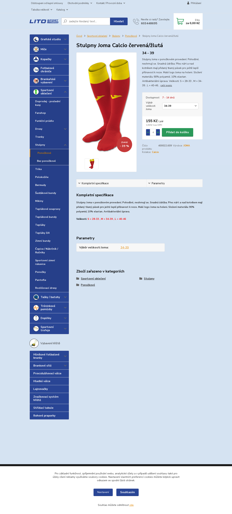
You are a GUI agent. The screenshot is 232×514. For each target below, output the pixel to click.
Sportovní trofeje (47, 328)
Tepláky (40, 225)
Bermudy (40, 185)
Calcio (155, 152)
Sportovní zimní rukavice (45, 262)
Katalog (61, 9)
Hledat (119, 21)
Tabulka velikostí (40, 9)
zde (131, 505)
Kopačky (46, 59)
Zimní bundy (42, 241)
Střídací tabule (43, 408)
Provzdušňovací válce (47, 373)
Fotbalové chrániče (47, 69)
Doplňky (46, 318)
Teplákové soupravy (47, 209)
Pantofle (40, 280)
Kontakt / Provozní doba (109, 3)
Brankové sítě (42, 365)
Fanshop (40, 113)
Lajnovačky (40, 389)
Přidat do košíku (177, 132)
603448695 (149, 23)
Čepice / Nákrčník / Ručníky (46, 250)
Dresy (38, 129)
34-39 (125, 247)
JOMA (186, 145)
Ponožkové (44, 153)
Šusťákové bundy (45, 193)
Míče (44, 49)
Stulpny (40, 145)
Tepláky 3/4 (42, 233)
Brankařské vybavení (48, 80)
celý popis (166, 85)
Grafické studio (51, 39)
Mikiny (39, 201)
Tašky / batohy (50, 297)
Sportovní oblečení (47, 91)
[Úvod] (44, 21)
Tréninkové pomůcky (48, 307)
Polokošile (41, 177)
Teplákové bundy (46, 217)
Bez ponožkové (46, 161)
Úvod (79, 36)
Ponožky (40, 272)
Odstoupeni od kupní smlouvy (47, 3)
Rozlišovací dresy (46, 288)
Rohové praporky (44, 415)
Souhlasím (127, 492)
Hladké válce (41, 381)
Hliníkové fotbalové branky (46, 356)
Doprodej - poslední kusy (47, 103)
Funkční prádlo (44, 121)
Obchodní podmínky (78, 3)
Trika (38, 169)
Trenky (39, 137)
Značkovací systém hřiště (46, 398)
